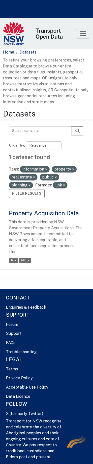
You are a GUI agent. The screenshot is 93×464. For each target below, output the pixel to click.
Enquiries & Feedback (26, 307)
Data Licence (18, 396)
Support (14, 333)
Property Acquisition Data (44, 213)
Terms (12, 369)
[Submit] (77, 130)
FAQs (10, 342)
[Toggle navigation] (10, 9)
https (25, 260)
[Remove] (46, 169)
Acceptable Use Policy (27, 387)
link (13, 260)
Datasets (28, 52)
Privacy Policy (19, 378)
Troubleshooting (21, 351)
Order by (16, 145)
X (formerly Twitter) (24, 413)
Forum (12, 324)
